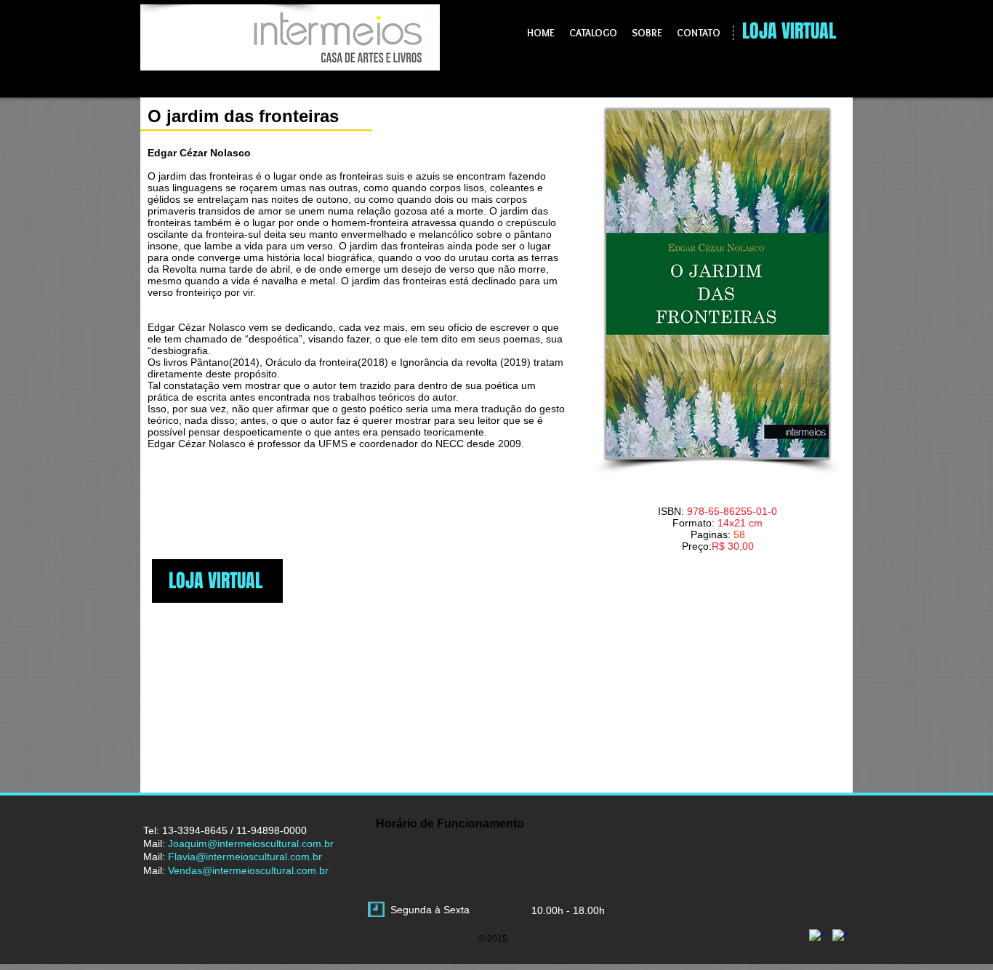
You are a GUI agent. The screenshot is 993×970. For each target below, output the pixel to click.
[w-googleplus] (817, 937)
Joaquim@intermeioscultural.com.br (251, 843)
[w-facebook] (840, 937)
